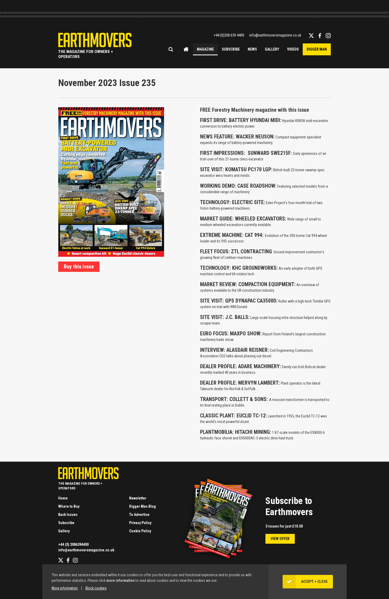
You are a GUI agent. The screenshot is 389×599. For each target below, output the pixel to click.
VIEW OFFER (280, 539)
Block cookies (96, 588)
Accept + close (314, 581)
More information (65, 588)
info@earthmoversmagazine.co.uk (275, 35)
